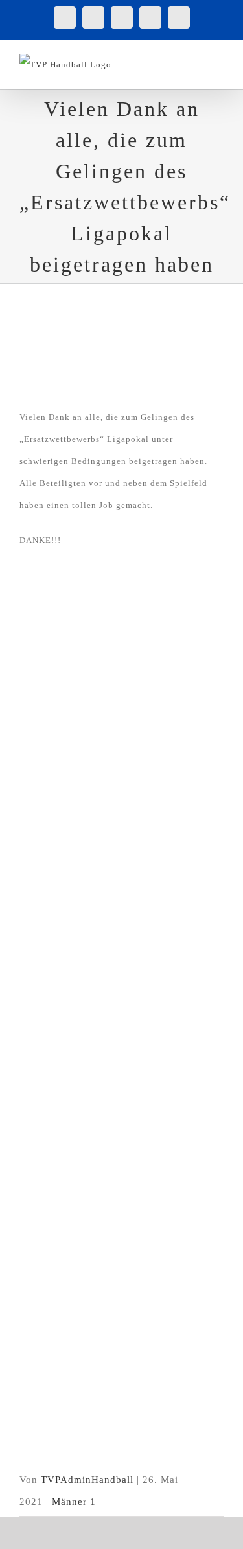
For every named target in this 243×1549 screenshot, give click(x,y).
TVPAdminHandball (87, 1479)
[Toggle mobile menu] (218, 60)
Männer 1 (74, 1502)
